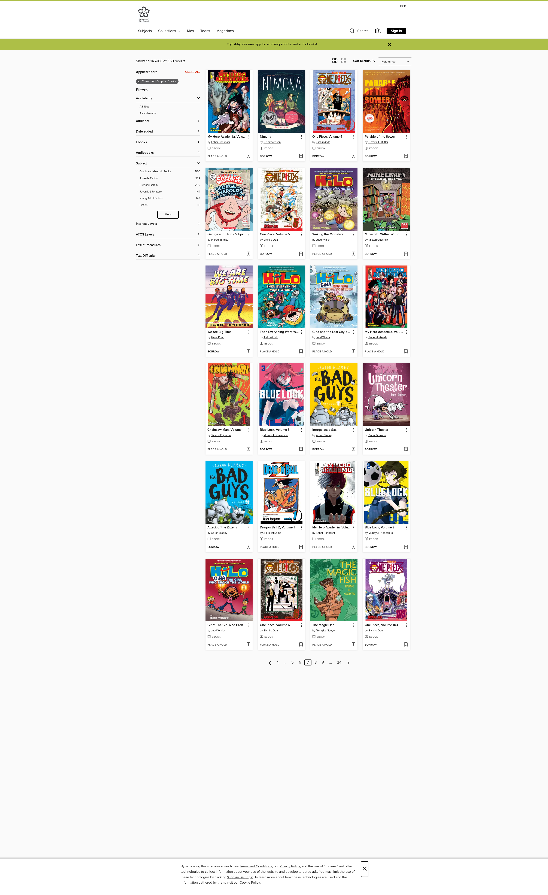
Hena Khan (217, 337)
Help (403, 5)
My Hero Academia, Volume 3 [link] (227, 137)
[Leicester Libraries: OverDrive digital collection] (144, 14)
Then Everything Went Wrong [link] (279, 332)
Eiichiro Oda (323, 142)
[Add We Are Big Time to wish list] (248, 352)
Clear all (192, 72)
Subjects (145, 31)
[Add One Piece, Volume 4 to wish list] (353, 156)
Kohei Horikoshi (220, 142)
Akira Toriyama (272, 533)
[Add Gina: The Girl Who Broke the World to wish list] (248, 645)
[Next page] (348, 662)
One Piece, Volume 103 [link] (381, 625)
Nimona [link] (265, 137)
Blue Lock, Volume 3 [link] (275, 430)
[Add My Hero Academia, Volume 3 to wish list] (248, 156)
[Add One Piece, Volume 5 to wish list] (301, 254)
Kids (190, 31)
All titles (144, 107)
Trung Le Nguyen (326, 630)
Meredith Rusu (219, 240)
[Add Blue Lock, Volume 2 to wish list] (405, 547)
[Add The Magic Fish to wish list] (353, 645)
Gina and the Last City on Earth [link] (331, 332)
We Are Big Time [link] (219, 332)
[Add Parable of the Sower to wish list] (405, 156)
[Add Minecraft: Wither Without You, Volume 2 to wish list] (405, 254)
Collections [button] (168, 31)
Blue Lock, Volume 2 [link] (380, 528)
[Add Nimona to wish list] (301, 156)
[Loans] (378, 32)
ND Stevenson (272, 142)
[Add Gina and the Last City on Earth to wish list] (353, 352)
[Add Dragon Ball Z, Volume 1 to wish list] (301, 547)
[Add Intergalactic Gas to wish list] (353, 449)
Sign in (396, 31)
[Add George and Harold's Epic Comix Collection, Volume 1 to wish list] (248, 254)
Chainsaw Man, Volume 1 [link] (225, 430)
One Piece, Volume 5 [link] (275, 234)
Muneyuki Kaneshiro (276, 435)
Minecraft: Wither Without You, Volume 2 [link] (384, 234)
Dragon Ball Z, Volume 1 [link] (277, 528)
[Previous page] (270, 662)
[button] (358, 32)
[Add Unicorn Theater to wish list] (405, 449)
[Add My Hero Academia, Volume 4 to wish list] (405, 352)
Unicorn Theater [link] (376, 430)
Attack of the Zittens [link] (222, 528)
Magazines (225, 31)
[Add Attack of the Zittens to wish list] (248, 547)
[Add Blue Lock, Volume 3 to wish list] (301, 449)
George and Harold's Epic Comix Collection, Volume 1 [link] (227, 234)
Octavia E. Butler (378, 142)
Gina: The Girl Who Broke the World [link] (227, 625)
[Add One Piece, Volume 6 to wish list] (301, 645)
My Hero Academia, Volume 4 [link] (384, 332)
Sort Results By (364, 61)
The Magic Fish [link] (323, 625)
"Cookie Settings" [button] (240, 877)
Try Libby (234, 44)
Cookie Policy (250, 882)
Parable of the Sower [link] (380, 137)
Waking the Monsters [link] (327, 234)
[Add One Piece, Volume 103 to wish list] (405, 645)
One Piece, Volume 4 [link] (327, 137)
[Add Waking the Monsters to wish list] (353, 254)
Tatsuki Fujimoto (221, 435)
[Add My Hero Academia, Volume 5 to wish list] (353, 547)
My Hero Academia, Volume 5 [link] (331, 528)
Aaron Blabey (324, 435)
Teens (205, 31)
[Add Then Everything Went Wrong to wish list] (301, 352)
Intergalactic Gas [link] (324, 430)
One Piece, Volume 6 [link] (275, 625)
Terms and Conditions (256, 866)
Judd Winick (323, 240)
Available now (148, 113)
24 (339, 662)
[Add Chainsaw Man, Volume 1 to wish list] (248, 449)
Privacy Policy (290, 866)
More (168, 214)
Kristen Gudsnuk (378, 240)
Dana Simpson (377, 435)
